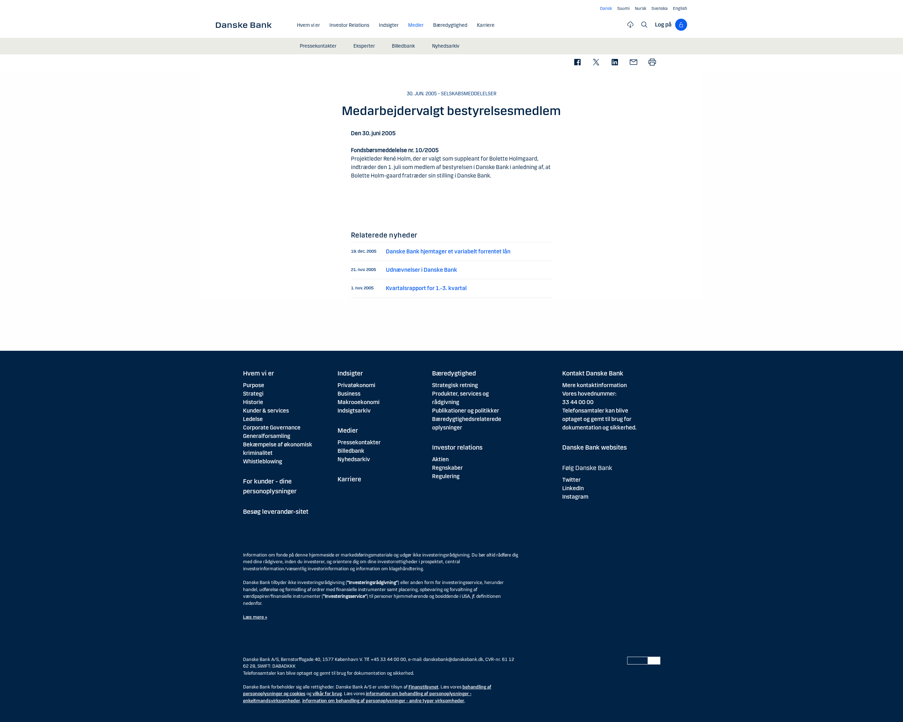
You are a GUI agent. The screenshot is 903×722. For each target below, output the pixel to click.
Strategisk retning (455, 385)
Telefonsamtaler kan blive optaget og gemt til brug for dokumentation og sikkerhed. (599, 419)
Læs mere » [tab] (255, 617)
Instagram (575, 496)
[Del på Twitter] (596, 62)
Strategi (253, 393)
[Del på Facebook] (577, 62)
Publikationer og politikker (465, 410)
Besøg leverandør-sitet (275, 512)
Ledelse (253, 419)
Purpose (253, 385)
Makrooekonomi (359, 402)
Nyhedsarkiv (354, 459)
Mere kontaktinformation (594, 385)
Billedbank (351, 450)
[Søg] (644, 24)
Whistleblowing (262, 461)
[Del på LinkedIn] (614, 62)
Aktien (440, 459)
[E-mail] (633, 62)
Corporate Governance (272, 427)
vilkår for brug (327, 694)
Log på (663, 24)
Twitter (571, 479)
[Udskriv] (652, 62)
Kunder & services (266, 410)
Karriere (349, 479)
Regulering (446, 476)
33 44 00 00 (578, 402)
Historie (253, 402)
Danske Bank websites (594, 447)
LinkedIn (573, 488)
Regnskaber (447, 467)
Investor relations (457, 447)
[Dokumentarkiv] (630, 24)
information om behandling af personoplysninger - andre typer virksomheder (383, 701)
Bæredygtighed (454, 373)
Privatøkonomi (356, 385)
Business (349, 393)
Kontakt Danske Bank (592, 373)
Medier (348, 430)
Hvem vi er (258, 373)
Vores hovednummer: (589, 393)
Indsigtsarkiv (354, 410)
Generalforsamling (266, 436)
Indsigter (350, 373)
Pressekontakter (359, 442)
